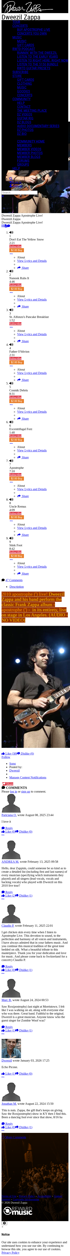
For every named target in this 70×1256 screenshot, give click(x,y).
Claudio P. (8, 925)
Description (17, 586)
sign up (25, 791)
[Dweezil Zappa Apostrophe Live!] (3, 226)
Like (11, 753)
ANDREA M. (10, 861)
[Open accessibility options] (4, 1223)
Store (17, 76)
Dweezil (14, 770)
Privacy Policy (27, 1196)
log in (13, 791)
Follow (6, 757)
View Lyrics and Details (32, 260)
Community (21, 99)
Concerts (20, 26)
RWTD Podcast (23, 49)
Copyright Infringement (26, 1199)
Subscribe (15, 246)
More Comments (15, 1137)
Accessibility (44, 1196)
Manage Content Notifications (27, 777)
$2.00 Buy (16, 250)
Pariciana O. (9, 815)
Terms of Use (9, 1196)
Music (17, 37)
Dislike (27, 753)
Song (12, 763)
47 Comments (14, 580)
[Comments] (8, 226)
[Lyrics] (6, 226)
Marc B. (7, 1000)
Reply (9, 828)
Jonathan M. (9, 1103)
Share (25, 267)
